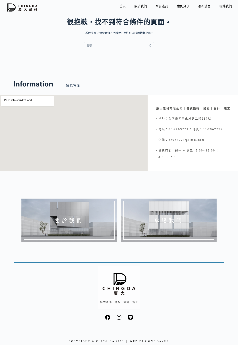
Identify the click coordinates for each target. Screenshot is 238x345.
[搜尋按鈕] (150, 45)
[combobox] (115, 45)
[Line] (130, 317)
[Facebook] (107, 317)
